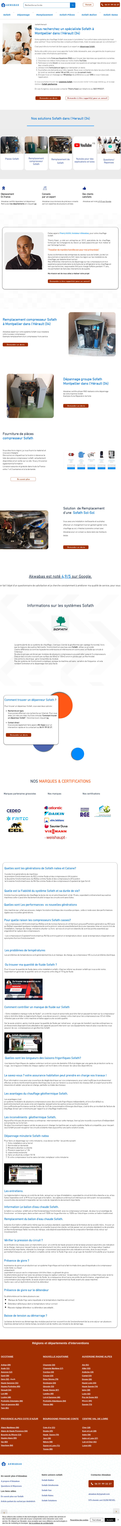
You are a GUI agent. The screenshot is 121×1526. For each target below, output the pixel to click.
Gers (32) (5, 1379)
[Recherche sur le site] (72, 5)
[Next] (4, 1513)
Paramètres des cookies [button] (79, 1520)
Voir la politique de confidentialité (41, 1523)
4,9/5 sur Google (104, 201)
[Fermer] (118, 1520)
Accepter (110, 1520)
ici (105, 82)
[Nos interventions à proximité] (116, 1511)
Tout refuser (96, 1520)
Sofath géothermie (49, 84)
